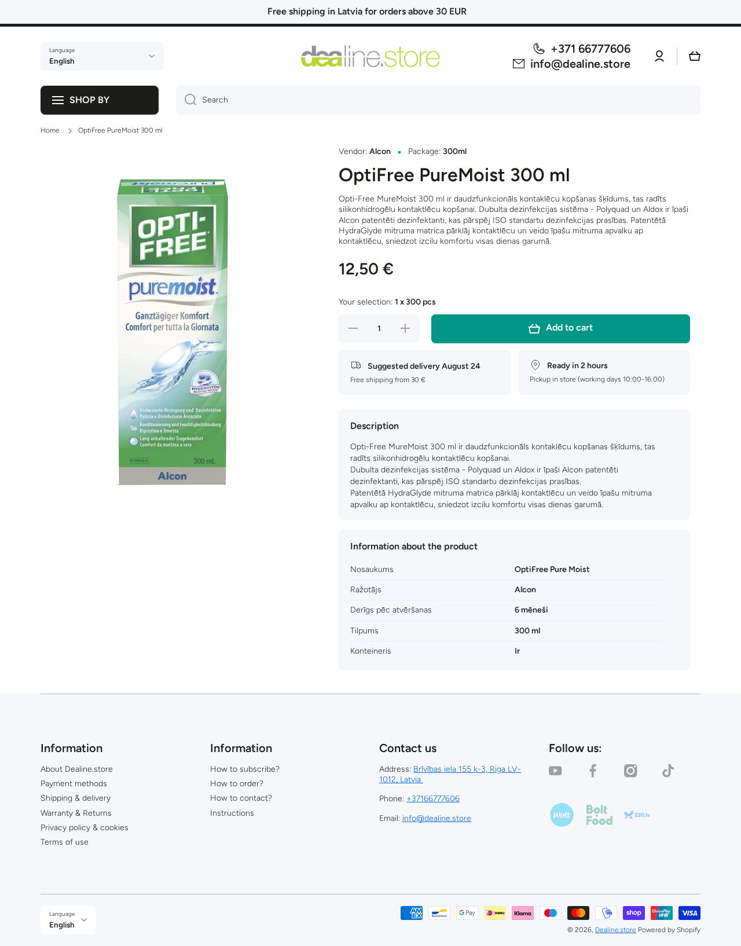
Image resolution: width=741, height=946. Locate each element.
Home (50, 130)
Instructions (232, 813)
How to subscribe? (245, 769)
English (62, 60)
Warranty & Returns (76, 813)
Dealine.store (615, 930)
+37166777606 (433, 799)
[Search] (186, 100)
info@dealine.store (436, 818)
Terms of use (65, 842)
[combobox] (438, 100)
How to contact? (241, 798)
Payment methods (74, 784)
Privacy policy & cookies (85, 828)
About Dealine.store (77, 769)
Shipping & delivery (76, 798)
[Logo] (370, 56)
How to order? (236, 784)
